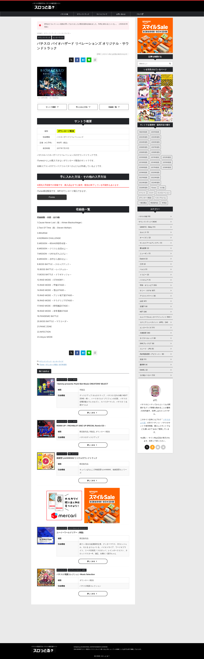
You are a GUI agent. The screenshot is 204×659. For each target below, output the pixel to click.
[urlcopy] (95, 60)
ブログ (138, 14)
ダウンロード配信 (51, 364)
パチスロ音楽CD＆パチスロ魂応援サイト (44, 646)
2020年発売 (155, 172)
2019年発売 (143, 172)
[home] (163, 447)
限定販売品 (154, 203)
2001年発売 (155, 132)
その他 (162, 188)
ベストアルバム (160, 198)
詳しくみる (91, 413)
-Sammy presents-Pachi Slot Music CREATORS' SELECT (82, 384)
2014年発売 (155, 162)
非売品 (164, 203)
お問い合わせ (120, 14)
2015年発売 (167, 162)
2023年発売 (143, 182)
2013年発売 (143, 162)
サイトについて (102, 14)
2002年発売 (143, 137)
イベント (142, 193)
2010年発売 (143, 157)
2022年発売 (155, 177)
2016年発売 (143, 167)
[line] (89, 60)
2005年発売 (155, 142)
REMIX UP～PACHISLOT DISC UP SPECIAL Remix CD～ (81, 425)
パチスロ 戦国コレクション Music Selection (76, 574)
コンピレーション (163, 193)
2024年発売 (155, 182)
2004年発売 (143, 142)
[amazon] (152, 447)
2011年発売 (155, 157)
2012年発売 (167, 157)
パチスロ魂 (64, 14)
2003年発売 (155, 137)
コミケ (151, 193)
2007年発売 (155, 147)
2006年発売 (143, 147)
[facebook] (77, 60)
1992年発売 (143, 132)
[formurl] (157, 447)
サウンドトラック (83, 14)
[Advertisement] (155, 492)
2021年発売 (143, 177)
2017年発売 (63, 364)
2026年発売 (143, 188)
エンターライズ (58, 361)
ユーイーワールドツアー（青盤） (71, 532)
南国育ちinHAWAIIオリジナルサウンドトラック (77, 458)
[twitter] (71, 60)
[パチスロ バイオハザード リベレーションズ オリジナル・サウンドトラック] (83, 60)
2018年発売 (167, 167)
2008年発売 (143, 152)
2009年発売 (155, 152)
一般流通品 (143, 203)
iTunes (52, 197)
